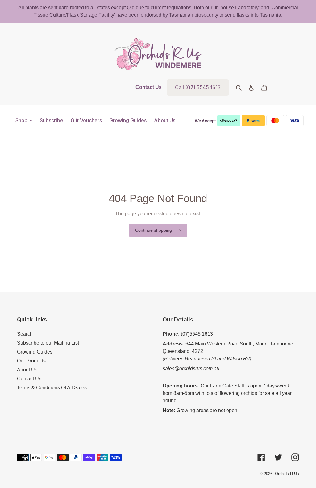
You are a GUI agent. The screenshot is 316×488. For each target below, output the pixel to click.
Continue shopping (153, 230)
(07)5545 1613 (197, 334)
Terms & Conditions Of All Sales (52, 387)
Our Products (31, 360)
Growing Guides (34, 351)
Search (25, 334)
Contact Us (148, 87)
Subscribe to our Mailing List (48, 342)
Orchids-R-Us (287, 473)
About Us (27, 369)
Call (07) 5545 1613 (198, 87)
